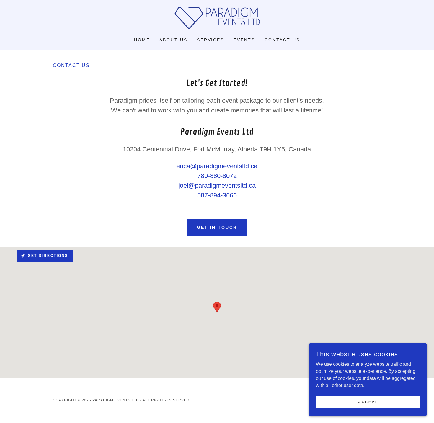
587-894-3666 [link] (217, 195)
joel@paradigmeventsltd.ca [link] (217, 185)
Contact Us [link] (282, 39)
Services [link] (210, 39)
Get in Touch (217, 227)
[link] (217, 17)
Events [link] (244, 39)
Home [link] (142, 39)
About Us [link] (173, 39)
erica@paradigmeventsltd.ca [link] (216, 166)
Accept (367, 402)
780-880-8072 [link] (217, 175)
